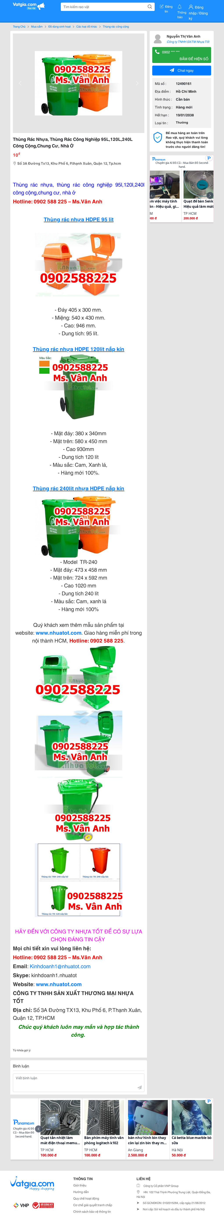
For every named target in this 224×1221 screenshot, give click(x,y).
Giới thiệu (79, 1185)
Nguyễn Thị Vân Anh (183, 35)
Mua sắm (37, 26)
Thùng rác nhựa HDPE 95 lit (79, 219)
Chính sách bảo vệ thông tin (92, 1211)
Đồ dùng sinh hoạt (59, 26)
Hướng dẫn (81, 1192)
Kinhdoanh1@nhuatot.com (60, 965)
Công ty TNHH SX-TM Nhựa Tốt (188, 41)
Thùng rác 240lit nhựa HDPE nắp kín (78, 488)
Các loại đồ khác (86, 26)
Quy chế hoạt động (86, 1198)
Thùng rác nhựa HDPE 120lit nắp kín (78, 348)
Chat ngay (186, 70)
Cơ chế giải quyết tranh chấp (92, 1205)
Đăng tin (169, 7)
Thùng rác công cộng (116, 26)
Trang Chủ (19, 26)
